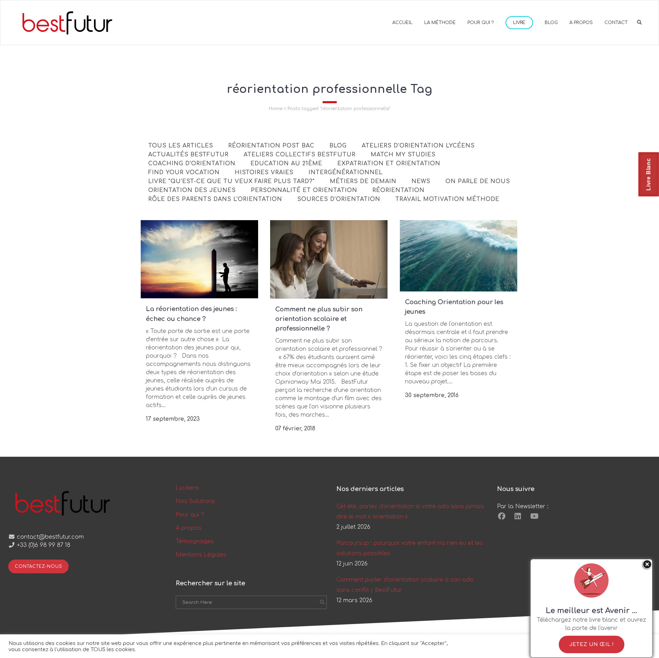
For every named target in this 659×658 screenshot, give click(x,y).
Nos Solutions (195, 501)
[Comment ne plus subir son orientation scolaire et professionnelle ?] (329, 259)
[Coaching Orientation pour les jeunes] (458, 255)
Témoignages (195, 541)
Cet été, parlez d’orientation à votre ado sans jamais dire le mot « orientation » (410, 511)
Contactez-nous (38, 566)
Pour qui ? (190, 515)
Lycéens (187, 488)
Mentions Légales (201, 555)
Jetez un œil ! (591, 644)
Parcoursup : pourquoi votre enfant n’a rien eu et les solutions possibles (409, 548)
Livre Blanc (648, 174)
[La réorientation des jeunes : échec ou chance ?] (199, 259)
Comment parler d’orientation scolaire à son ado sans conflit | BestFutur (405, 585)
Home (275, 108)
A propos (188, 528)
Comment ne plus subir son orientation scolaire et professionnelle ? (318, 319)
